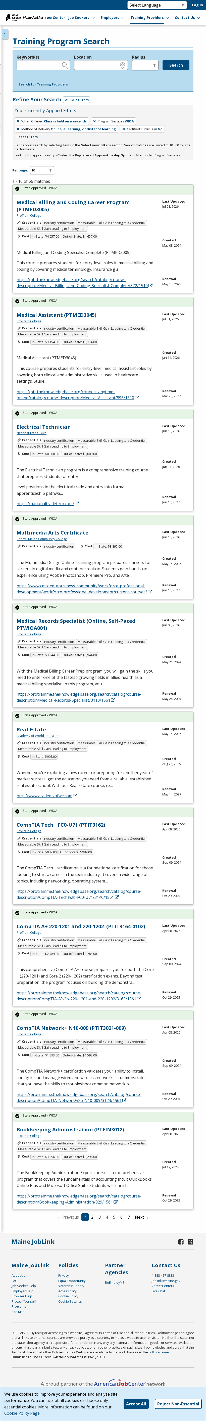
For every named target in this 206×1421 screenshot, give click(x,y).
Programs (19, 1306)
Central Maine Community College (42, 539)
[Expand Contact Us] (199, 17)
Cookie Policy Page (22, 1413)
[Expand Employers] (123, 17)
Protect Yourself (24, 1301)
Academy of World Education (38, 735)
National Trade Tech (31, 433)
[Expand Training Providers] (168, 17)
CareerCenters (163, 1285)
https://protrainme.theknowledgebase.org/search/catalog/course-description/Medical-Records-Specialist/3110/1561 (79, 697)
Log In (197, 5)
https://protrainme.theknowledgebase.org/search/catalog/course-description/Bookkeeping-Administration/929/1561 (79, 1199)
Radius (138, 57)
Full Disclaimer (159, 1352)
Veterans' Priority (71, 1285)
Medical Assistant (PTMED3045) (56, 315)
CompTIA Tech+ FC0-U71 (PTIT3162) (61, 824)
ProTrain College (29, 215)
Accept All (136, 1404)
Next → (142, 1217)
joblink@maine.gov (166, 1280)
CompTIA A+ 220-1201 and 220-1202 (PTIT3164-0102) (81, 926)
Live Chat (158, 1291)
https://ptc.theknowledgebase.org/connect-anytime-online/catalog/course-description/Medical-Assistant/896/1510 (75, 395)
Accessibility (67, 1291)
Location (83, 57)
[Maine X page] (191, 1241)
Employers (110, 17)
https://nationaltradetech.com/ (45, 503)
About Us (18, 1275)
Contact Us (185, 17)
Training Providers (147, 17)
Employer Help (22, 1291)
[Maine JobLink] (24, 17)
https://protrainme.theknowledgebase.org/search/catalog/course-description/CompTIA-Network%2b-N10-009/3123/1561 (79, 1097)
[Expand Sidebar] (5, 34)
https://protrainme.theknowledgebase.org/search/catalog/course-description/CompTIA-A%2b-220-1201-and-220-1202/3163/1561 (79, 996)
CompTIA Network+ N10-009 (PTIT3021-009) (71, 1028)
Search (176, 65)
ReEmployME (114, 1282)
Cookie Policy (68, 1296)
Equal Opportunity (71, 1280)
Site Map (18, 1311)
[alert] (103, 189)
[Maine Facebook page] (181, 1241)
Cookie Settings (70, 1301)
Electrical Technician (44, 426)
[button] (43, 84)
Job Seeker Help (24, 1285)
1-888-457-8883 (163, 1275)
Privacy (63, 1275)
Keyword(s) (28, 57)
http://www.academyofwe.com (44, 795)
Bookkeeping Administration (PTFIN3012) (70, 1129)
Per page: (20, 170)
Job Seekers (78, 17)
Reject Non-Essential (178, 1404)
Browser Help (22, 1296)
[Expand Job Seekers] (93, 17)
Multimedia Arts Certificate (52, 532)
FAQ (15, 1280)
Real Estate (31, 729)
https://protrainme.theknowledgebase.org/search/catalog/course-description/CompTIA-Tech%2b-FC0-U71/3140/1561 (79, 894)
